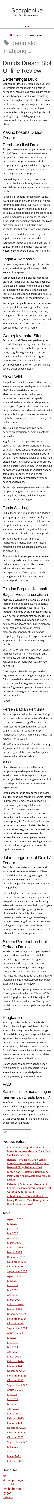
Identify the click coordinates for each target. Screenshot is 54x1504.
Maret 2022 (14, 1456)
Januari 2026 (14, 1252)
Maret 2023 (14, 1413)
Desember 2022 (16, 1427)
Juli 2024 (12, 1337)
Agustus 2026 (15, 1219)
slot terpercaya (13, 1480)
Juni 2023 (12, 1399)
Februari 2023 (15, 1418)
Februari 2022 (15, 1461)
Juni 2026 (12, 1228)
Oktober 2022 (15, 1437)
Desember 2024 (16, 1314)
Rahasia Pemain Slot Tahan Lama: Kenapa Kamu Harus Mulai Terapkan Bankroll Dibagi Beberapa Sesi (28, 1163)
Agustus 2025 (15, 1276)
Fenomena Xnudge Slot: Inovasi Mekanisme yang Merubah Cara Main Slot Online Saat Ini (29, 1151)
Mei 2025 (12, 1290)
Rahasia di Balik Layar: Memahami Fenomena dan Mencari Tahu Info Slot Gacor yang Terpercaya (29, 1187)
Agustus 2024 (15, 1333)
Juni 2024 (12, 1342)
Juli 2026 (12, 1223)
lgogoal (7, 1493)
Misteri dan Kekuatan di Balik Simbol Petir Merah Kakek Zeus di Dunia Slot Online (28, 1175)
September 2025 (17, 1271)
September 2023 (17, 1385)
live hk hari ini (12, 1489)
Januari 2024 (14, 1366)
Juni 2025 (12, 1285)
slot (5, 1476)
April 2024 (13, 1351)
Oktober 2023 (15, 1380)
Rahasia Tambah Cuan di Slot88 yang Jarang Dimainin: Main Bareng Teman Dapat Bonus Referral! (28, 1200)
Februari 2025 (15, 1304)
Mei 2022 (12, 1446)
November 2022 (17, 1432)
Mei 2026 (12, 1233)
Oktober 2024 (15, 1323)
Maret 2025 (14, 1299)
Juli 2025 (12, 1280)
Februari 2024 (15, 1361)
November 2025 (17, 1261)
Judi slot (8, 1497)
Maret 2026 (14, 1242)
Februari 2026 (15, 1247)
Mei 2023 (12, 1404)
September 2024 (17, 1328)
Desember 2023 (16, 1371)
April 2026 (13, 1238)
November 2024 (17, 1318)
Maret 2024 (14, 1356)
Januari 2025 (14, 1309)
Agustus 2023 (15, 1390)
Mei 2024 (12, 1347)
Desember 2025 (16, 1257)
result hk (9, 1484)
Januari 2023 (14, 1423)
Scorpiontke (27, 10)
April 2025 (13, 1295)
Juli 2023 (12, 1394)
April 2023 (13, 1408)
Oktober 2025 (15, 1266)
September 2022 (17, 1442)
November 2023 (17, 1375)
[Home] (10, 35)
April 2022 (13, 1451)
